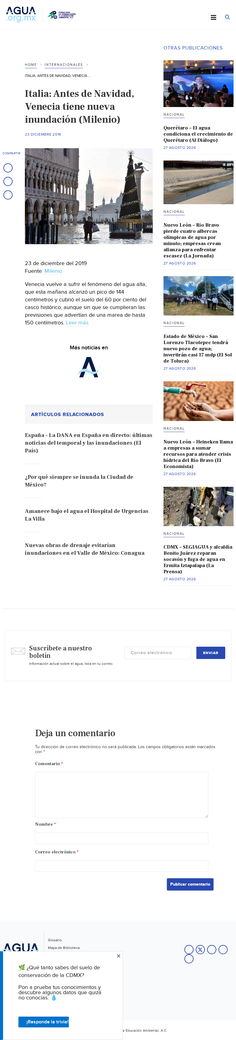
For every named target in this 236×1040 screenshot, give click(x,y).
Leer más (77, 323)
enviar (210, 653)
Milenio (53, 271)
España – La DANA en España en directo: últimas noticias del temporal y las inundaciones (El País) (88, 443)
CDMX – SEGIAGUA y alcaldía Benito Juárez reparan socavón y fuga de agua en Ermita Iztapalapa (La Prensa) (197, 559)
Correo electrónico (57, 852)
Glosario (55, 940)
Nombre (45, 824)
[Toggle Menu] (214, 18)
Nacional (174, 115)
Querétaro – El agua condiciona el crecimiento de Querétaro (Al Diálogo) (198, 134)
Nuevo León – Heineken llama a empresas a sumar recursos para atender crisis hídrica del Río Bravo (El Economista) (198, 454)
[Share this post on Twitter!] (8, 181)
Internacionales (64, 65)
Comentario (49, 764)
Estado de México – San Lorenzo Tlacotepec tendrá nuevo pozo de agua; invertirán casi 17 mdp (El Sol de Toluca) (197, 348)
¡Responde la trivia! (47, 1022)
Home (31, 65)
